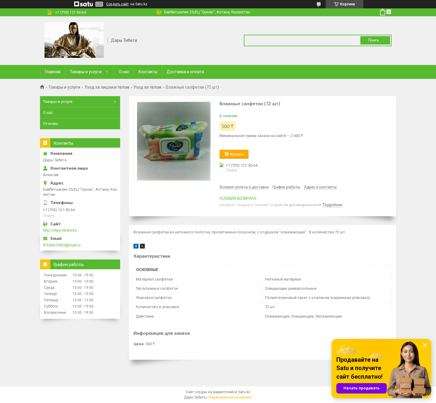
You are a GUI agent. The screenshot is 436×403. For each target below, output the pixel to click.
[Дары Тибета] (74, 40)
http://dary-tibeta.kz (60, 230)
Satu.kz (244, 392)
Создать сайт (117, 4)
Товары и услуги (85, 71)
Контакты (148, 71)
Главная (53, 71)
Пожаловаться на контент (230, 397)
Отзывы (50, 123)
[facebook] (136, 247)
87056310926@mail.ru (62, 245)
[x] (142, 247)
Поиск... (375, 40)
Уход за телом (147, 87)
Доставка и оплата (185, 71)
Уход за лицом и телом (107, 87)
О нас (124, 71)
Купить (237, 154)
